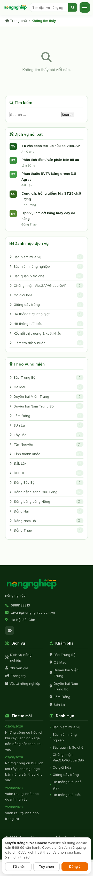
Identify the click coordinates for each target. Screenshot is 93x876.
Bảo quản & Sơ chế (48, 276)
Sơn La (48, 425)
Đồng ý (74, 866)
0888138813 (20, 605)
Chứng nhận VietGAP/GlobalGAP (48, 285)
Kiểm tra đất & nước (48, 343)
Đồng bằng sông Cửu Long (48, 492)
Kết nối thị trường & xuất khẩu (48, 333)
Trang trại (18, 676)
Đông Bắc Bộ (48, 482)
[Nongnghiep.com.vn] (32, 584)
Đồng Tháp (48, 530)
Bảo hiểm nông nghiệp (48, 266)
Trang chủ (18, 21)
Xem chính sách (18, 857)
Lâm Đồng (48, 416)
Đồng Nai (48, 511)
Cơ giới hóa (48, 295)
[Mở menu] (85, 7)
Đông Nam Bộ (48, 521)
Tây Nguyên (48, 444)
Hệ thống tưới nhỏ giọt (48, 314)
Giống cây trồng (48, 304)
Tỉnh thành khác (48, 454)
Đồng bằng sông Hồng (48, 501)
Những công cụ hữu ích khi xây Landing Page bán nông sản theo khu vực (24, 738)
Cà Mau (48, 387)
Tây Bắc (48, 435)
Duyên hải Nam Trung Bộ (48, 406)
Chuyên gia (19, 668)
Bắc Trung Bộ (48, 377)
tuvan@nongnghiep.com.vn (33, 612)
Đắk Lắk (48, 463)
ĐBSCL (48, 473)
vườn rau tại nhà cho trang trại (22, 813)
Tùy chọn (46, 866)
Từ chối (18, 866)
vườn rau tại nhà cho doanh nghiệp (22, 794)
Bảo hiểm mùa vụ (48, 257)
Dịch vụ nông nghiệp (21, 657)
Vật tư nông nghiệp (25, 683)
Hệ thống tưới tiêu (48, 324)
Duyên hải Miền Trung (48, 396)
